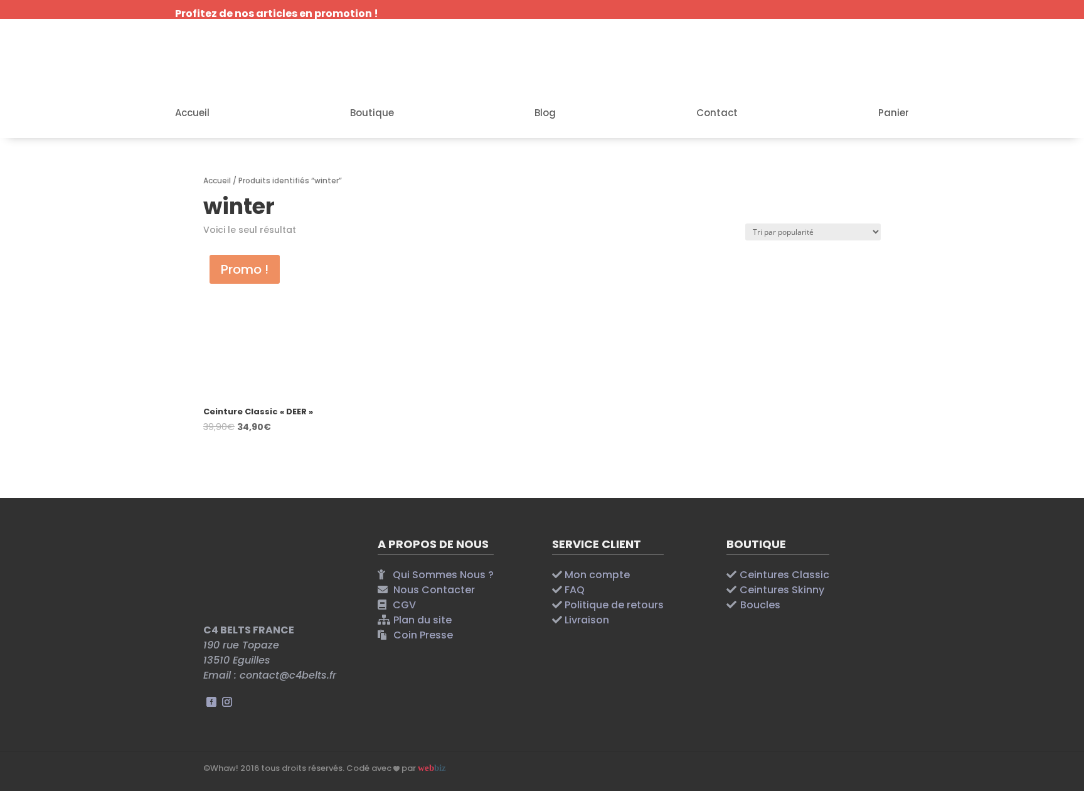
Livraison (587, 620)
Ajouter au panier (278, 454)
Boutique (372, 114)
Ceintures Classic (784, 575)
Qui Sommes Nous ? (443, 575)
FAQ (575, 590)
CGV (404, 605)
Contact (717, 114)
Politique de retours (614, 605)
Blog (545, 114)
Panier (893, 114)
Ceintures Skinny (782, 590)
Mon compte (597, 575)
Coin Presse (423, 635)
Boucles (760, 605)
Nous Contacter (434, 590)
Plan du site (422, 620)
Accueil (192, 114)
